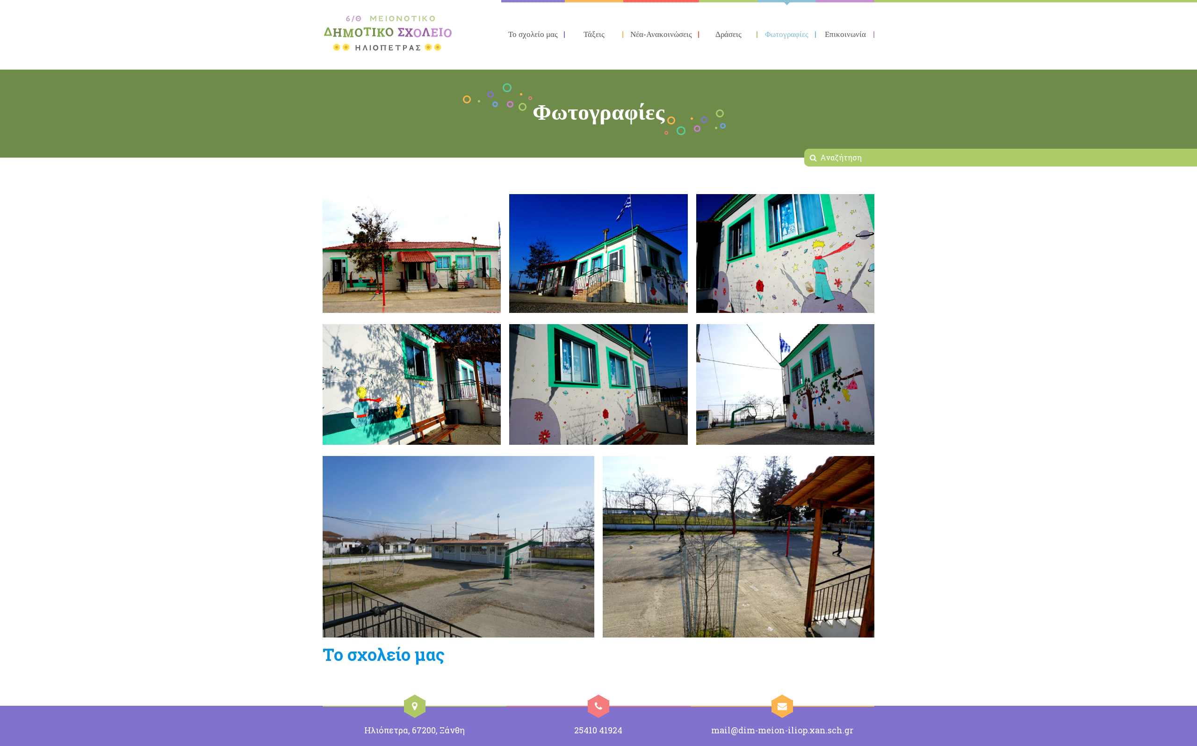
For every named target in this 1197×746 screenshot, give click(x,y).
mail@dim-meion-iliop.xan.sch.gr (782, 730)
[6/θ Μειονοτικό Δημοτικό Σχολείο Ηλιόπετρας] (388, 33)
